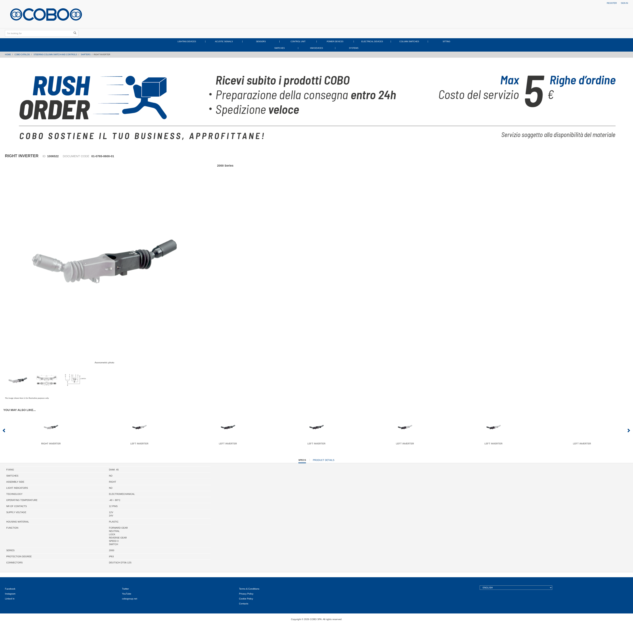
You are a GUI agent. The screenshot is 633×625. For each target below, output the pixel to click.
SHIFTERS (85, 54)
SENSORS (261, 41)
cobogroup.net (129, 598)
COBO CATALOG (22, 54)
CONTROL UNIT (298, 41)
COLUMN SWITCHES (409, 41)
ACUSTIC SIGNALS (224, 41)
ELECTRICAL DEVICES (372, 41)
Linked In (10, 598)
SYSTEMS (353, 48)
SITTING (446, 41)
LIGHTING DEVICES (187, 41)
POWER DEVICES (335, 41)
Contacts (243, 603)
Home (8, 54)
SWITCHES (279, 48)
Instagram (10, 593)
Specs (302, 461)
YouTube (126, 593)
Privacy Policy (246, 593)
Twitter (125, 588)
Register (612, 3)
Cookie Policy (246, 598)
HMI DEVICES (316, 48)
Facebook (10, 588)
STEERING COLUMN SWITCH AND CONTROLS (55, 54)
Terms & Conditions (249, 588)
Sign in (624, 3)
